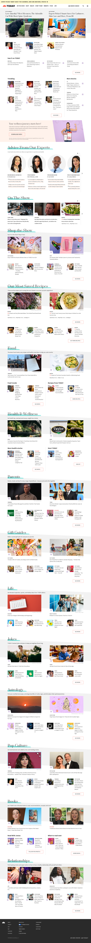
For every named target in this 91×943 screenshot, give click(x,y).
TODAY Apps (10, 931)
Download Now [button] (16, 134)
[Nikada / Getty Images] (66, 603)
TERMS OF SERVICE (22, 929)
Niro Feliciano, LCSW (33, 177)
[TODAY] (47, 209)
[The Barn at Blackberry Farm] (24, 301)
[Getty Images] (20, 209)
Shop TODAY (38, 929)
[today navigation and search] (87, 6)
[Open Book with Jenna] (66, 816)
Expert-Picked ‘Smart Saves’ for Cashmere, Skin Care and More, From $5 (23, 2)
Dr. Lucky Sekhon (71, 177)
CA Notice (20, 926)
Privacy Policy (21, 922)
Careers (20, 931)
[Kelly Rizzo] (66, 301)
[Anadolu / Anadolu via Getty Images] (24, 704)
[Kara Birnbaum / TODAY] (66, 28)
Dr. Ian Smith (50, 177)
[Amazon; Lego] (66, 547)
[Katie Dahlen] (24, 28)
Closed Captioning (22, 933)
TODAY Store (38, 926)
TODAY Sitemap (38, 922)
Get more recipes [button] (75, 341)
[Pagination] (77, 153)
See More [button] (77, 72)
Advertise (37, 924)
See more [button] (37, 469)
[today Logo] (3, 922)
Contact (9, 924)
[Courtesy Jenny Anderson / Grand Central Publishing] (24, 816)
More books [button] (76, 853)
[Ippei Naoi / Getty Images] (24, 653)
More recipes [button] (76, 399)
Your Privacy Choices (25, 924)
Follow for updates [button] (34, 851)
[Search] (83, 6)
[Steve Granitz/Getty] (66, 760)
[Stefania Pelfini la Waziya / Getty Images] (24, 428)
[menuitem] (21, 6)
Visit (8, 929)
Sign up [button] (78, 464)
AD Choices (10, 933)
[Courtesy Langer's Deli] (24, 362)
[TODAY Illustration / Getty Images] (66, 704)
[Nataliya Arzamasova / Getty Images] (66, 362)
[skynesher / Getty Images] (66, 653)
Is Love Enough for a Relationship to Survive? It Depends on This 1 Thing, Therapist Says (35, 181)
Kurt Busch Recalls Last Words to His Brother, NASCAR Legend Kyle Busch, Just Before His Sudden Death (46, 221)
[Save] (6, 36)
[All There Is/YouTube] (24, 491)
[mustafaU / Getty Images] (24, 603)
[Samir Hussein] (66, 491)
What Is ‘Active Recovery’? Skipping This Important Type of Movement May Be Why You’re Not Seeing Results (18, 221)
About (9, 922)
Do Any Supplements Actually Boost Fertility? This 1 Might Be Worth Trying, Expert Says (76, 181)
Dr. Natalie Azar (11, 177)
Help (9, 926)
